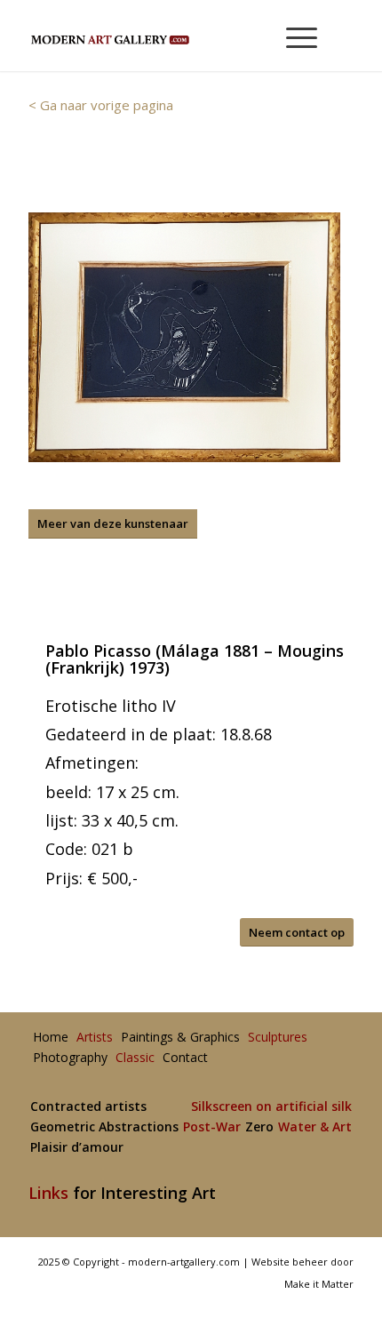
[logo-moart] (158, 35)
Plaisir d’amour (76, 1148)
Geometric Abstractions (104, 1127)
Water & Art (315, 1127)
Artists (94, 1037)
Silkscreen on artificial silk (271, 1107)
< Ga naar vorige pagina (100, 105)
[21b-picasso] (184, 337)
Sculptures (277, 1037)
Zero (259, 1127)
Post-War (212, 1127)
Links (48, 1192)
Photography (70, 1058)
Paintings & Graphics (180, 1037)
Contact (185, 1058)
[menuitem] (293, 35)
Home (50, 1037)
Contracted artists (88, 1107)
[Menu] (292, 35)
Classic (135, 1058)
